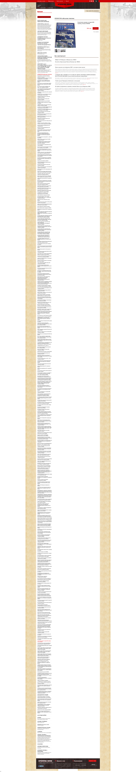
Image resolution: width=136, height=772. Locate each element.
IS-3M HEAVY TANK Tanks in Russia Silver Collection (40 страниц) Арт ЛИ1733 (43, 174)
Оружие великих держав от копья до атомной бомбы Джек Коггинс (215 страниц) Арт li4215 (44, 519)
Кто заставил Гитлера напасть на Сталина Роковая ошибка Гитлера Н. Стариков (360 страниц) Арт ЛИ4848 (44, 452)
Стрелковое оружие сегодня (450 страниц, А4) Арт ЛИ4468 (44, 641)
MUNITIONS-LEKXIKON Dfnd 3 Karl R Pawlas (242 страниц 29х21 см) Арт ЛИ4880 (44, 191)
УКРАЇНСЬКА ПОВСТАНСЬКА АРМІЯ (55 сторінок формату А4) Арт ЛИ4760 (43, 660)
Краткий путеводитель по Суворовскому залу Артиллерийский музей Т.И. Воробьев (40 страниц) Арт (44, 441)
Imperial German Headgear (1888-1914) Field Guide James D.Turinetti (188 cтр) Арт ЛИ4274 (44, 172)
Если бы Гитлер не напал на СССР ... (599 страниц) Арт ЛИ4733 (44, 359)
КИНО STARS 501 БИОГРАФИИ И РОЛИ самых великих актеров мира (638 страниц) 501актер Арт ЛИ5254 (44, 421)
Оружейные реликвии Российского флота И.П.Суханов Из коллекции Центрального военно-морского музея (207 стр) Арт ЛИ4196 (44, 516)
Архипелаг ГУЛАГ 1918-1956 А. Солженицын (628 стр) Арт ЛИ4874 (44, 258)
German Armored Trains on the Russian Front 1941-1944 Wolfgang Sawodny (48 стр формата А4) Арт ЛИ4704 (44, 155)
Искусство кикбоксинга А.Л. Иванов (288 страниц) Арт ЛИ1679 (43, 392)
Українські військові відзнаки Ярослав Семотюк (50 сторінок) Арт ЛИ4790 (43, 657)
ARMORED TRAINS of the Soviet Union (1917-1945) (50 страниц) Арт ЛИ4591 (44, 105)
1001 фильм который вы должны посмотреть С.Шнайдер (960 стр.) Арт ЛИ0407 (44, 78)
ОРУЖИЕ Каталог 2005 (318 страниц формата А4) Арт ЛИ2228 (44, 530)
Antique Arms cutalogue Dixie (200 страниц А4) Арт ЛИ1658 (44, 92)
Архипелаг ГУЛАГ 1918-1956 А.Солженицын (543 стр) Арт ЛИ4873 (44, 261)
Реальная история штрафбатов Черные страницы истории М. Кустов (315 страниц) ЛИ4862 (44, 586)
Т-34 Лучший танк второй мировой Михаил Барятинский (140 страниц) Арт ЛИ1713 (44, 643)
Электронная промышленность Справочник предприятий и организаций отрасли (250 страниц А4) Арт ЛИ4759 (44, 692)
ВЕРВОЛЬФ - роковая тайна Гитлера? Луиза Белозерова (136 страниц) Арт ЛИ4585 (44, 309)
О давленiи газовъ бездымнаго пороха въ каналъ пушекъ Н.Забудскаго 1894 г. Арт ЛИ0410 (44, 488)
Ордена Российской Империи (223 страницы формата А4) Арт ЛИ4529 (44, 510)
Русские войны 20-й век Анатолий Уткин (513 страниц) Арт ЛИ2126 (44, 603)
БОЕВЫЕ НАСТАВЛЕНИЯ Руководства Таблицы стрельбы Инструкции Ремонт (44, 43)
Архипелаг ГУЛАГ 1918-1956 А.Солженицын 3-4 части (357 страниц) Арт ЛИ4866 (44, 256)
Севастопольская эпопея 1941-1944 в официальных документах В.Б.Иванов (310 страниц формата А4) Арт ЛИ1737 (44, 615)
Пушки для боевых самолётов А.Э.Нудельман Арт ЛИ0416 (42, 577)
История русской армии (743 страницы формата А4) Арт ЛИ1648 (43, 407)
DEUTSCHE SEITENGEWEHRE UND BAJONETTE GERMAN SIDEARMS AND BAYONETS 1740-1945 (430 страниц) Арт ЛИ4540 (43, 134)
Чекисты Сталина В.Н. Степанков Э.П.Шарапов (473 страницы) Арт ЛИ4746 (43, 681)
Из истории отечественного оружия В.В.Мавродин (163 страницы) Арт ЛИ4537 (44, 376)
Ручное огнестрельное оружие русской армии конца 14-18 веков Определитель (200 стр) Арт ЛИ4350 (44, 610)
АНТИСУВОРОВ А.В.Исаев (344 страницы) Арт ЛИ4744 (44, 244)
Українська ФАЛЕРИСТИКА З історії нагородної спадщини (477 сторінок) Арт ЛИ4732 (43, 662)
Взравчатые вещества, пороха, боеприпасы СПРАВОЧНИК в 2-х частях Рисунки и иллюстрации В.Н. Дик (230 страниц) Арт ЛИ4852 (44, 318)
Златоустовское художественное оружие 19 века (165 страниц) (44, 371)
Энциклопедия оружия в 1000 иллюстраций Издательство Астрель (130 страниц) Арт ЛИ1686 (44, 700)
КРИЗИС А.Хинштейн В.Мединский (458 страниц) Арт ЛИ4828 (43, 446)
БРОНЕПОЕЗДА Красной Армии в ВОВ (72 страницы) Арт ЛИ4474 (44, 290)
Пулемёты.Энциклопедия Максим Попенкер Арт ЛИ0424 (44, 571)
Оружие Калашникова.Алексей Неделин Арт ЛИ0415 (44, 527)
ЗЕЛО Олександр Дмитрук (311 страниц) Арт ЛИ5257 (44, 369)
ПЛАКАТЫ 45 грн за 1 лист (43, 725)
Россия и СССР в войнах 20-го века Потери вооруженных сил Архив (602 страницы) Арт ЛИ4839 (44, 598)
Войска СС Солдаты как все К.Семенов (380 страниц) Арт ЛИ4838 (44, 332)
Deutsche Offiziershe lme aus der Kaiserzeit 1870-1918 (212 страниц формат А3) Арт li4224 (44, 130)
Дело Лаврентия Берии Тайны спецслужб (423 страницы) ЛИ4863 (44, 347)
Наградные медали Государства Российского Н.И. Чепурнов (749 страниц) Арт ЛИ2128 (44, 477)
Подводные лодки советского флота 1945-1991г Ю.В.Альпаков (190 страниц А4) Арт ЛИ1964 (44, 547)
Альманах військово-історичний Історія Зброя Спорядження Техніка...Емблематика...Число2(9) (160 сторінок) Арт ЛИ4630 (43, 223)
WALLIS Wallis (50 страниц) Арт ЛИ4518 (43, 206)
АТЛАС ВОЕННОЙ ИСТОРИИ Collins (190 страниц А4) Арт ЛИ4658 (43, 263)
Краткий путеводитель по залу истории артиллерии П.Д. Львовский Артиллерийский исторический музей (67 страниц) (44, 438)
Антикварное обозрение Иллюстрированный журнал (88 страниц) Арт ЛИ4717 (44, 242)
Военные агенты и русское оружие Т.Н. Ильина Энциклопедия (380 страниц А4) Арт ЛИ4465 (44, 327)
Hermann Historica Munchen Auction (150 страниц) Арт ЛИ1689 (43, 165)
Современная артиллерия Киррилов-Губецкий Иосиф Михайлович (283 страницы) (44, 620)
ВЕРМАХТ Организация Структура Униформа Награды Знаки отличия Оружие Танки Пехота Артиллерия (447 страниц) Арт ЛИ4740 (44, 312)
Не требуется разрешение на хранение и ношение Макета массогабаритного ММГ (73, 86)
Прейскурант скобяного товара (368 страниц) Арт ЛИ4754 (44, 567)
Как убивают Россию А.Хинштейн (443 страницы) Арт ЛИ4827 (43, 410)
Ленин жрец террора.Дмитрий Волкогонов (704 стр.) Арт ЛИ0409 (44, 461)
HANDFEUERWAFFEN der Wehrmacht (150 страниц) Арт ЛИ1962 (44, 163)
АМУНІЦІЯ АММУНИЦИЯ (44, 33)
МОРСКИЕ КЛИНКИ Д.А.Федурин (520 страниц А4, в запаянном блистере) (44, 474)
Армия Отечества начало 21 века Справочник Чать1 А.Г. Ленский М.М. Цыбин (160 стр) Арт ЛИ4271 (44, 247)
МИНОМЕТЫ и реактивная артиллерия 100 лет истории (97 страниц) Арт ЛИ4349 (44, 464)
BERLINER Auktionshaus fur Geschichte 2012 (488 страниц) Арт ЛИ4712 (44, 116)
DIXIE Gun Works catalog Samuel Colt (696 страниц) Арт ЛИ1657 (43, 139)
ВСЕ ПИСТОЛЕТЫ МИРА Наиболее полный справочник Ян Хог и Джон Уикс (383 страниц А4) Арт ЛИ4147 (44, 340)
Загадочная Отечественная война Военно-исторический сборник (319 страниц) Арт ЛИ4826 (44, 361)
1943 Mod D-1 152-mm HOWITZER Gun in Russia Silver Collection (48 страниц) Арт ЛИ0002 (43, 81)
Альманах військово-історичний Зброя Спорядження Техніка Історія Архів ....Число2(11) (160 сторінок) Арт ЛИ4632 (43, 236)
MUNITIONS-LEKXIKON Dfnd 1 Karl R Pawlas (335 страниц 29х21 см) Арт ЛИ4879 (44, 186)
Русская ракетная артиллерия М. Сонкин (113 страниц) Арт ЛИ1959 (44, 600)
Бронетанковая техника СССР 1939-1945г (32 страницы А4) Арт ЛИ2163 (44, 293)
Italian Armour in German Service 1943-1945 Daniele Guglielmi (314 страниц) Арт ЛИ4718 (44, 176)
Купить (95, 28)
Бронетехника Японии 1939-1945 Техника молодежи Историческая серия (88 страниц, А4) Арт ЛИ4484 (44, 298)
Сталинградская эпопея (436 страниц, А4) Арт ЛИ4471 (44, 634)
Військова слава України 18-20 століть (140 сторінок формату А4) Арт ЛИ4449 (44, 303)
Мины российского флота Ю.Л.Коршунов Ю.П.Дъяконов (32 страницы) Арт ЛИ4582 (43, 466)
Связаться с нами (92, 760)
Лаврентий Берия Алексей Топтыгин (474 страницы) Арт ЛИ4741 (43, 457)
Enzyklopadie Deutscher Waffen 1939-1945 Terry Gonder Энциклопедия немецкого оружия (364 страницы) (43, 142)
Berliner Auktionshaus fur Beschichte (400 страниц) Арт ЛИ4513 (43, 112)
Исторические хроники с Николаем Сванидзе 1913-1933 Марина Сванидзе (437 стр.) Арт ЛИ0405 (44, 398)
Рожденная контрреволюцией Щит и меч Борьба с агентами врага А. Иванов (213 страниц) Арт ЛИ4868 (43, 589)
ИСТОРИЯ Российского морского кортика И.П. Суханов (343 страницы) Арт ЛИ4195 (44, 403)
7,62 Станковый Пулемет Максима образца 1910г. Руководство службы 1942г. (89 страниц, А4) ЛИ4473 (44, 89)
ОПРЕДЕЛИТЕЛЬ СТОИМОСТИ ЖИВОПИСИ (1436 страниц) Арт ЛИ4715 (44, 508)
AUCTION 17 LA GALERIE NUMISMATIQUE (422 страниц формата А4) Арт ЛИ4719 (44, 107)
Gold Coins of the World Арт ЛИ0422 (42, 160)
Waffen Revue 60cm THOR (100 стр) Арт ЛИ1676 (43, 200)
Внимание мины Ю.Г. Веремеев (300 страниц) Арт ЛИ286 (44, 321)
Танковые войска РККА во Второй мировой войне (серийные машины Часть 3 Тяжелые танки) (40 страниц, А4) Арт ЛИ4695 (44, 655)
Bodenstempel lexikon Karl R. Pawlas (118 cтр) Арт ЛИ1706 (44, 121)
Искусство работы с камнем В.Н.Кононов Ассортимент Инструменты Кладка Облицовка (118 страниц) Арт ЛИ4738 (43, 395)
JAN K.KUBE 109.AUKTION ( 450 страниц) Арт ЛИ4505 (44, 178)
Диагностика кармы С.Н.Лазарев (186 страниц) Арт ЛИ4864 (43, 349)
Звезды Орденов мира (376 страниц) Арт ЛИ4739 (43, 366)
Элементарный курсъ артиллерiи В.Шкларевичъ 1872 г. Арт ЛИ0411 (42, 695)
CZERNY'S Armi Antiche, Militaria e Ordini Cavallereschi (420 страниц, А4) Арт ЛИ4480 (44, 123)
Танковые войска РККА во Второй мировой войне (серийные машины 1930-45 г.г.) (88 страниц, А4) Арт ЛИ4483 (44, 648)
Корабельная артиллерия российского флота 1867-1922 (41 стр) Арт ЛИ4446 (44, 433)
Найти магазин (60, 1)
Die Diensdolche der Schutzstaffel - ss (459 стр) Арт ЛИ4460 (44, 137)
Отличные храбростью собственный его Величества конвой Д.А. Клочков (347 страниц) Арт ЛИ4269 (43, 535)
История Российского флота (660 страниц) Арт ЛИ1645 (44, 405)
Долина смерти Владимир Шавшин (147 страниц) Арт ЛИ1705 (43, 353)
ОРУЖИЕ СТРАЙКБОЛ (42, 722)
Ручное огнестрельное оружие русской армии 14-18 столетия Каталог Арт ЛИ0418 (44, 613)
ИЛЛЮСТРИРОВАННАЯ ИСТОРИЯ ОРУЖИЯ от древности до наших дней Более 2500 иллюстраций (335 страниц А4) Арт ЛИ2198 (44, 379)
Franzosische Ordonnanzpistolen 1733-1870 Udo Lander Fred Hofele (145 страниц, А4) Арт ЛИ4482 (44, 150)
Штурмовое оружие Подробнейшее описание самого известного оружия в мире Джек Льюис (44, 686)
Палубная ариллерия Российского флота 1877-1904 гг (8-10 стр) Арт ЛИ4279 (44, 538)
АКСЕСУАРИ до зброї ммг (44, 26)
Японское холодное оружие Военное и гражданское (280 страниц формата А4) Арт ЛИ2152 (44, 712)
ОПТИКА (43, 718)
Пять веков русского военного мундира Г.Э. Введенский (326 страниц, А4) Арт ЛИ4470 (44, 579)
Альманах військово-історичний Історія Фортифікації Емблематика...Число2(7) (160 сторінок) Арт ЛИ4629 (44, 230)
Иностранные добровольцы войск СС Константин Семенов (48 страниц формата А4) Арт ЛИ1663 (44, 386)
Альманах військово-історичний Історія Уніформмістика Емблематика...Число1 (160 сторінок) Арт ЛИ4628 (44, 226)
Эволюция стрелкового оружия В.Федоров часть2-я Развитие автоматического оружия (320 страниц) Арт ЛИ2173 (44, 689)
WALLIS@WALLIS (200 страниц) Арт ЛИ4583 (44, 207)
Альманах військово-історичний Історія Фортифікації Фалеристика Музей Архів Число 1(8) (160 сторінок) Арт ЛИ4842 (43, 233)
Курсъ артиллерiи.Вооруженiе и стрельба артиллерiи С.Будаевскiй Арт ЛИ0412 (44, 454)
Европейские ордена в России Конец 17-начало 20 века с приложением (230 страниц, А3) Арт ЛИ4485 (44, 356)
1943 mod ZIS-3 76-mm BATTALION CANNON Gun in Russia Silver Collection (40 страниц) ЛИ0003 (44, 84)
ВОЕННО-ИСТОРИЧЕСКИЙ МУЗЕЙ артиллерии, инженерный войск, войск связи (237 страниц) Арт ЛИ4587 (44, 324)
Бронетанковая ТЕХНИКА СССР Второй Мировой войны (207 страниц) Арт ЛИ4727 (44, 295)
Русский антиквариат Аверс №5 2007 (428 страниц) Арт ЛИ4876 (44, 607)
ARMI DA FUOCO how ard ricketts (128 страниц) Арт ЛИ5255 (43, 99)
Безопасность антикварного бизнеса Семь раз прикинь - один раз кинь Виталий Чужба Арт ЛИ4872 (44, 271)
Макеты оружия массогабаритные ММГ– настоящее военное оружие (70, 67)
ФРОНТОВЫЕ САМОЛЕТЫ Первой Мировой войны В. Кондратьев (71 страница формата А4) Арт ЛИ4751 (44, 669)
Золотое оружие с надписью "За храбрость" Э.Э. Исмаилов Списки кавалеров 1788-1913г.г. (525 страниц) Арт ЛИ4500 (44, 374)
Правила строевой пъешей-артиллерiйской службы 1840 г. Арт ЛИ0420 (44, 558)
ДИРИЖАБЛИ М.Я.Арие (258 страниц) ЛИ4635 (44, 351)
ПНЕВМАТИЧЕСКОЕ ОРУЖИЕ (43, 728)
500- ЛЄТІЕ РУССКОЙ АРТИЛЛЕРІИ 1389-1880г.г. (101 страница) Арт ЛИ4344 (43, 87)
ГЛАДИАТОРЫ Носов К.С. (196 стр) (42, 345)
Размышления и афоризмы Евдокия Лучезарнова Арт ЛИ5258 (43, 581)
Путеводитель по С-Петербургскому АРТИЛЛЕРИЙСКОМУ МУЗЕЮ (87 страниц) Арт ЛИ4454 (44, 574)
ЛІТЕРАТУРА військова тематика (44, 76)
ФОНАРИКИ (40, 744)
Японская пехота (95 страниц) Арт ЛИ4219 (44, 709)
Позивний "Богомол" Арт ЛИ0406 (42, 551)
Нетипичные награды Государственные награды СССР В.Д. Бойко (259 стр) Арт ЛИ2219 (43, 483)
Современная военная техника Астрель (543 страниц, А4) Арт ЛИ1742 (44, 623)
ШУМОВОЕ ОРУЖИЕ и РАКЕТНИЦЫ (44, 752)
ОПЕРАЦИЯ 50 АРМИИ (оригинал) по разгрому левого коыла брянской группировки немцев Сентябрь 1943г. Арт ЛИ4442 (43, 505)
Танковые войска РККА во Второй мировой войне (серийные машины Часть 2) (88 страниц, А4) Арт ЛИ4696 (44, 652)
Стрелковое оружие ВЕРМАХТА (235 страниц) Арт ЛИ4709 (44, 639)
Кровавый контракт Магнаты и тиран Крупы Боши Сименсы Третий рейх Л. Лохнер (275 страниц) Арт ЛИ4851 (44, 449)
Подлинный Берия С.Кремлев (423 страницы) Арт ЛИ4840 (44, 550)
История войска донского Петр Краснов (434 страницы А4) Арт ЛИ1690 (44, 400)
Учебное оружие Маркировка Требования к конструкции (67, 80)
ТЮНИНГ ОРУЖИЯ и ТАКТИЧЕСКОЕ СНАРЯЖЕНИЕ (44, 738)
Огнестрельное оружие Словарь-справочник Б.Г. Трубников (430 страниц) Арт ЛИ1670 (44, 499)
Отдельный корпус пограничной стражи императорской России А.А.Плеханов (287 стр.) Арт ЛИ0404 (44, 532)
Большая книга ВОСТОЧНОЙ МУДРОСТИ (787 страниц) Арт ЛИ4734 (44, 288)
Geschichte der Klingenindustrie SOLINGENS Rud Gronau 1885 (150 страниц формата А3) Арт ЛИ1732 (44, 158)
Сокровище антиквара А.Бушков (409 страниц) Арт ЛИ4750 (43, 632)
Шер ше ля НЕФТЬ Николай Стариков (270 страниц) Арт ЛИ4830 (44, 683)
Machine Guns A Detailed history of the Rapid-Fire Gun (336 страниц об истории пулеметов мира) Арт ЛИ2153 (44, 181)
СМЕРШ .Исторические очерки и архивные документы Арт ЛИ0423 (44, 618)
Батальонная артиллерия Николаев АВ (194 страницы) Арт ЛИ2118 (44, 268)
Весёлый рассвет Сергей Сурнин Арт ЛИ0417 (44, 315)
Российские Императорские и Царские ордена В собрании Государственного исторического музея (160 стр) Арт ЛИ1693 (44, 595)
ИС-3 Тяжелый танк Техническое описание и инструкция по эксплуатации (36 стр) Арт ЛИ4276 (44, 389)
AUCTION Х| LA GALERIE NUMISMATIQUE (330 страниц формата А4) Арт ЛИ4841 (44, 110)
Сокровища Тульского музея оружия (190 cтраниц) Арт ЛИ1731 (43, 630)
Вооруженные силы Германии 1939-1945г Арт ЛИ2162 (44, 334)
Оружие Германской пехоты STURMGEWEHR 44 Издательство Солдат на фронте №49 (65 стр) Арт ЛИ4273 (44, 521)
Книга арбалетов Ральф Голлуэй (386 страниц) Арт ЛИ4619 (43, 431)
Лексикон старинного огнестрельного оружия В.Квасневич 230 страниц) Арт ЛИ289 (44, 459)
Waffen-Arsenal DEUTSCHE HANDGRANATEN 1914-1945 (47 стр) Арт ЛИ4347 (44, 204)
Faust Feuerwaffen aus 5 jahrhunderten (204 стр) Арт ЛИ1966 (44, 145)
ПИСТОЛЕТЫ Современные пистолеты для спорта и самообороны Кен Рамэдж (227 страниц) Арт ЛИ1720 (44, 541)
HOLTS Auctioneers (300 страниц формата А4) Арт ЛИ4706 (44, 169)
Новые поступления (44, 17)
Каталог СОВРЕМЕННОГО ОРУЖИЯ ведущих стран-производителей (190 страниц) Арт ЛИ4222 (44, 415)
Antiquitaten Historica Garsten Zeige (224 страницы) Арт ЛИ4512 (43, 97)
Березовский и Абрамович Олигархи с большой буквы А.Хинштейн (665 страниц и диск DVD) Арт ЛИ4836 (44, 274)
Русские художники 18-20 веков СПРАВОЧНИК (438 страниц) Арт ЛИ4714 (43, 605)
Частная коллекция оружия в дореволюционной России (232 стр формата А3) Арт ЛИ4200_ (44, 678)
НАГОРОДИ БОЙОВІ (41, 715)
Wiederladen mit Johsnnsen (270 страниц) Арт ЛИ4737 (44, 210)
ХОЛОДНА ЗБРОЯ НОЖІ (43, 747)
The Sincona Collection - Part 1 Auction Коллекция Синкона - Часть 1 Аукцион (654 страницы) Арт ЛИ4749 (44, 197)
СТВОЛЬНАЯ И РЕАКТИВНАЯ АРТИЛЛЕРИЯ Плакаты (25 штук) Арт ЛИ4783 (44, 637)
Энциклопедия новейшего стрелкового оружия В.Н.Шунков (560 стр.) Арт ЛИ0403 (44, 697)
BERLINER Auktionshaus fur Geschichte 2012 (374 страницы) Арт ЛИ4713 (44, 114)
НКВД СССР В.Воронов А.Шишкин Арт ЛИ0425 (43, 485)
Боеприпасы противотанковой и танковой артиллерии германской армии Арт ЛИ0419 (44, 286)
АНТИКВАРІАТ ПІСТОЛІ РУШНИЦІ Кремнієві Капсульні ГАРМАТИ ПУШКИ (44, 38)
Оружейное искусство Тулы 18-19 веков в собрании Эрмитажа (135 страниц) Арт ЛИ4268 (44, 513)
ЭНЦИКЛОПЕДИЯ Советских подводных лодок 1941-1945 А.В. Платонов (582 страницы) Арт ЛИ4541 (43, 705)
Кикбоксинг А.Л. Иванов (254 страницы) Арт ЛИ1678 (44, 418)
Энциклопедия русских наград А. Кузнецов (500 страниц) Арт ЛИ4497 (44, 702)
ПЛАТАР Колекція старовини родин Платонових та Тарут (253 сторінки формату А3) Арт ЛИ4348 (44, 544)
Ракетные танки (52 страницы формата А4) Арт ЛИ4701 (44, 583)
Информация (51, 1)
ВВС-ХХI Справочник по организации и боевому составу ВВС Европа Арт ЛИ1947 (44, 305)
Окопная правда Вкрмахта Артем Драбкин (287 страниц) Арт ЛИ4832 (44, 502)
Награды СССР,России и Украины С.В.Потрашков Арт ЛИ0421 (42, 480)
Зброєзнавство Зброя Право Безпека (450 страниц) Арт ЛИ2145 (44, 364)
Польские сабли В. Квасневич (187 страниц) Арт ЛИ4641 (44, 553)
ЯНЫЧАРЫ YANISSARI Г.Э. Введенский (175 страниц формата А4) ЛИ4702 (44, 708)
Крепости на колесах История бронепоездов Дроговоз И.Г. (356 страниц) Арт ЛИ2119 (44, 444)
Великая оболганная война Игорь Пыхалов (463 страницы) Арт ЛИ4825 (44, 307)
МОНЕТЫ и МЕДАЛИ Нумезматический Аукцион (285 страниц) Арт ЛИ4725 (43, 468)
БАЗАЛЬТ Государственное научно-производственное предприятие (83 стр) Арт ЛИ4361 (44, 266)
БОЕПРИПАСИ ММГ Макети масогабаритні (44, 48)
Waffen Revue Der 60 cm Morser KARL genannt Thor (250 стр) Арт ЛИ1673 (44, 202)
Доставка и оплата (41, 1)
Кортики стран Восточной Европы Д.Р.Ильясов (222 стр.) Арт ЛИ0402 (42, 435)
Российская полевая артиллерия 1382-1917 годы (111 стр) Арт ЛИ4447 (44, 592)
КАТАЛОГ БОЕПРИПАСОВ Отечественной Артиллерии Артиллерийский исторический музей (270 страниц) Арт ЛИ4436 (44, 412)
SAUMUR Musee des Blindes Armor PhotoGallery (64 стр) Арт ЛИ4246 (42, 193)
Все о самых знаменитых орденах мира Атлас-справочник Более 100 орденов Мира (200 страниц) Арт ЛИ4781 (44, 337)
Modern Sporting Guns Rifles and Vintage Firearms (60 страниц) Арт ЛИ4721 (43, 184)
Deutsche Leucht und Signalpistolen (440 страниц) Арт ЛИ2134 (43, 128)
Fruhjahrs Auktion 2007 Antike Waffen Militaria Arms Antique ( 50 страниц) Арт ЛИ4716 (44, 153)
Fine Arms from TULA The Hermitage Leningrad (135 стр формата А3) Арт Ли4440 (44, 147)
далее (84, 84)
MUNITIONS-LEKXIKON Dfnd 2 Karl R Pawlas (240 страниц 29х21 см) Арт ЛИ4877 (44, 188)
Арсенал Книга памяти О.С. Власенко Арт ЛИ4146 (44, 249)
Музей (67, 1)
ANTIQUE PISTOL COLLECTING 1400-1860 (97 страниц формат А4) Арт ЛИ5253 (44, 94)
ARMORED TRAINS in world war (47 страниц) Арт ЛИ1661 (44, 103)
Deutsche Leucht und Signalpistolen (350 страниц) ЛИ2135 (43, 126)
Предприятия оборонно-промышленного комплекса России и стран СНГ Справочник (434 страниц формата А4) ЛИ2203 (44, 564)
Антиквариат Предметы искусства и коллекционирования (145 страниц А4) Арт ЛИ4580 (44, 239)
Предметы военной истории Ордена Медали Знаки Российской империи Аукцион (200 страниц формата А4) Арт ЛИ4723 (44, 561)
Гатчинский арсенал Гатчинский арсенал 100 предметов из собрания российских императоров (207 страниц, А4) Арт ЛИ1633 (44, 343)
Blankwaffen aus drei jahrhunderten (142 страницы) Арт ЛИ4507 (43, 119)
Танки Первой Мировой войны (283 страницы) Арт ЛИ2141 (44, 646)
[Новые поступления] (37, 15)
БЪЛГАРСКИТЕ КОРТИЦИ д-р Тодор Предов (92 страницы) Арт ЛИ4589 (44, 300)
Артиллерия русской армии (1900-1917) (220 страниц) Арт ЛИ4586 (44, 252)
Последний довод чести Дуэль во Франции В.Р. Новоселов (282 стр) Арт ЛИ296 (44, 556)
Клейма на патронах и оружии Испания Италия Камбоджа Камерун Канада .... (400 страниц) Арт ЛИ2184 (44, 424)
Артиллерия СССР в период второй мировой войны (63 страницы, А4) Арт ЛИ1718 (44, 254)
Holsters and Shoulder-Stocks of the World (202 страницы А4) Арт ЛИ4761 (44, 167)
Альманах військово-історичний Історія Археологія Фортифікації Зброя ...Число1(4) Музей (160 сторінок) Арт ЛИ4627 (44, 219)
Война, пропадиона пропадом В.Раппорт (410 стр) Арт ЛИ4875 (44, 330)
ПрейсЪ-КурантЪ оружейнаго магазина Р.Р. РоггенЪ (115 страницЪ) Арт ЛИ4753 (44, 569)
